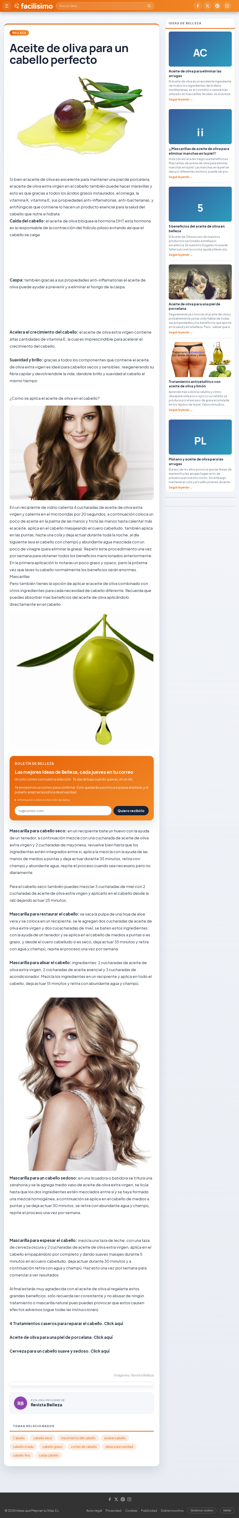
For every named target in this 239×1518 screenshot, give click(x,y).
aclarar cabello (115, 1438)
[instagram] (227, 6)
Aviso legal (94, 1510)
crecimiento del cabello (78, 1438)
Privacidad (113, 1510)
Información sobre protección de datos (44, 800)
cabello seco (42, 1438)
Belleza (19, 33)
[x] (207, 6)
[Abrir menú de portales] (7, 6)
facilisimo (37, 6)
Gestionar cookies (201, 1510)
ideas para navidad (119, 1447)
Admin (227, 1510)
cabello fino (21, 1455)
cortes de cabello (84, 1447)
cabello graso (52, 1447)
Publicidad (149, 1510)
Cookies (131, 1510)
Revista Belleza (46, 1404)
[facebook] (198, 6)
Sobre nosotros (172, 1510)
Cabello (19, 1438)
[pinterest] (217, 6)
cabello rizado (23, 1447)
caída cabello (49, 1455)
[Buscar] (149, 5)
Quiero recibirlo (131, 811)
